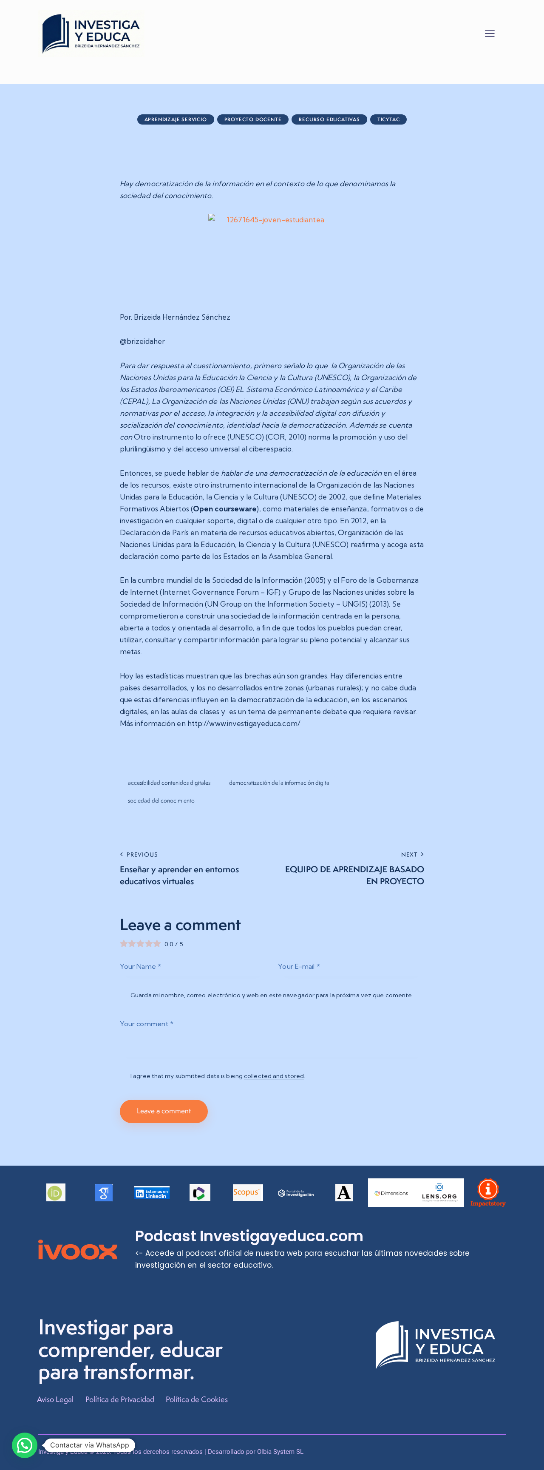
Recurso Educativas (329, 119)
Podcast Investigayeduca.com (249, 1236)
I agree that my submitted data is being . (217, 1076)
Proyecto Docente (253, 119)
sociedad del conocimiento (161, 800)
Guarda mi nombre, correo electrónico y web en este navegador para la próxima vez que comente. (271, 995)
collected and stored (274, 1076)
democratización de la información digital (280, 782)
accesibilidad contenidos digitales (169, 782)
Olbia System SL (280, 1452)
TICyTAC (388, 119)
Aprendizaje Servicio (175, 119)
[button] (490, 33)
